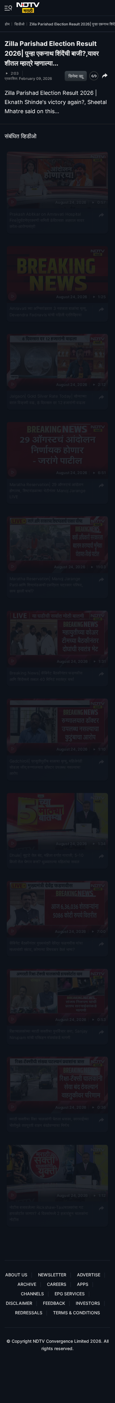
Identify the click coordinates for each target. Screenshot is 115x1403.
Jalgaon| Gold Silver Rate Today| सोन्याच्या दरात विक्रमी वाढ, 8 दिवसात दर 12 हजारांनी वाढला (48, 399)
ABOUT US (16, 1274)
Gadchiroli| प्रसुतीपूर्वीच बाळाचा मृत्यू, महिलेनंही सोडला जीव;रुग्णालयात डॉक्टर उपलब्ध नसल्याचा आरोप (46, 767)
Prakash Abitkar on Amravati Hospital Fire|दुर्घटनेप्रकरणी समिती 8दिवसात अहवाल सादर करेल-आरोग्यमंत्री (47, 220)
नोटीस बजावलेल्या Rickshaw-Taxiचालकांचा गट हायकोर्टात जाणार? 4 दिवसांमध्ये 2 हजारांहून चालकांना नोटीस (49, 1213)
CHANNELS (32, 1293)
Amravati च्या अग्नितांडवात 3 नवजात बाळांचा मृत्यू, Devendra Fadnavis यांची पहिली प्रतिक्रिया (48, 311)
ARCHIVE (26, 1284)
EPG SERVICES (70, 1293)
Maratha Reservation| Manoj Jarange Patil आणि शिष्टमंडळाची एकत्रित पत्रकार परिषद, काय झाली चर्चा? (46, 584)
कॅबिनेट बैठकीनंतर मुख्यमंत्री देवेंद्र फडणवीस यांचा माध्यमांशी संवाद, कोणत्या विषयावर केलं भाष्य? (46, 946)
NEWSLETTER (52, 1274)
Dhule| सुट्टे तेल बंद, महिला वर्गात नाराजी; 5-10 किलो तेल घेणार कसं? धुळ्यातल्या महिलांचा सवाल (47, 857)
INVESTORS (88, 1303)
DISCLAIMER (19, 1303)
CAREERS (56, 1284)
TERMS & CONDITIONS (76, 1312)
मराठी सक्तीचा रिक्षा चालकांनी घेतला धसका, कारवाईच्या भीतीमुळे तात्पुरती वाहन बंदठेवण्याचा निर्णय (49, 1121)
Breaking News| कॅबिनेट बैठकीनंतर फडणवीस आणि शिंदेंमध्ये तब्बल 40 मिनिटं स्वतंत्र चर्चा (46, 675)
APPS (82, 1284)
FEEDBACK (54, 1303)
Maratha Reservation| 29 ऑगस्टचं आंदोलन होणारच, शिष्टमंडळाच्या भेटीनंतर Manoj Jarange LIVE (48, 490)
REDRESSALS (28, 1312)
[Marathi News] (29, 6)
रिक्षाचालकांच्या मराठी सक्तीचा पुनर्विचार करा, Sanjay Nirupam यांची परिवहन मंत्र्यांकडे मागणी (49, 1033)
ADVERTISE (88, 1274)
